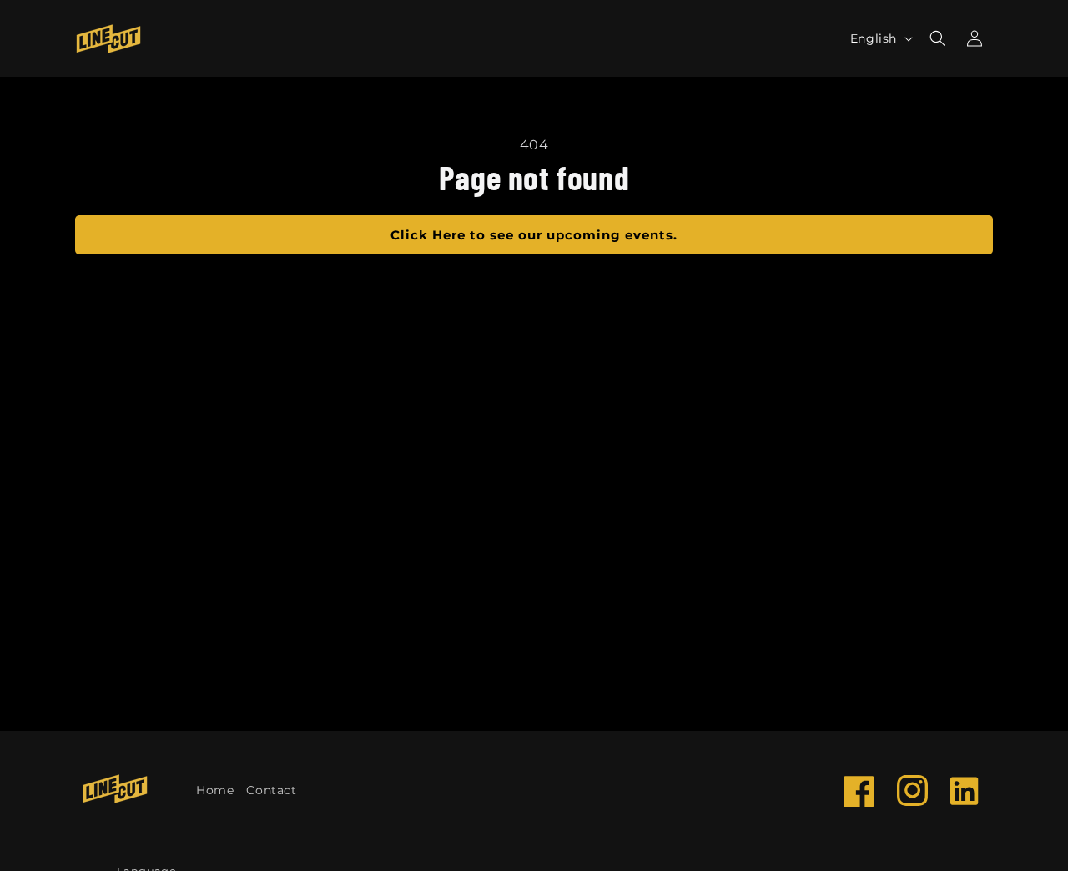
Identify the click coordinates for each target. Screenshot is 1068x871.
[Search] (937, 38)
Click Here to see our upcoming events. (534, 235)
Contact (271, 790)
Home (215, 790)
